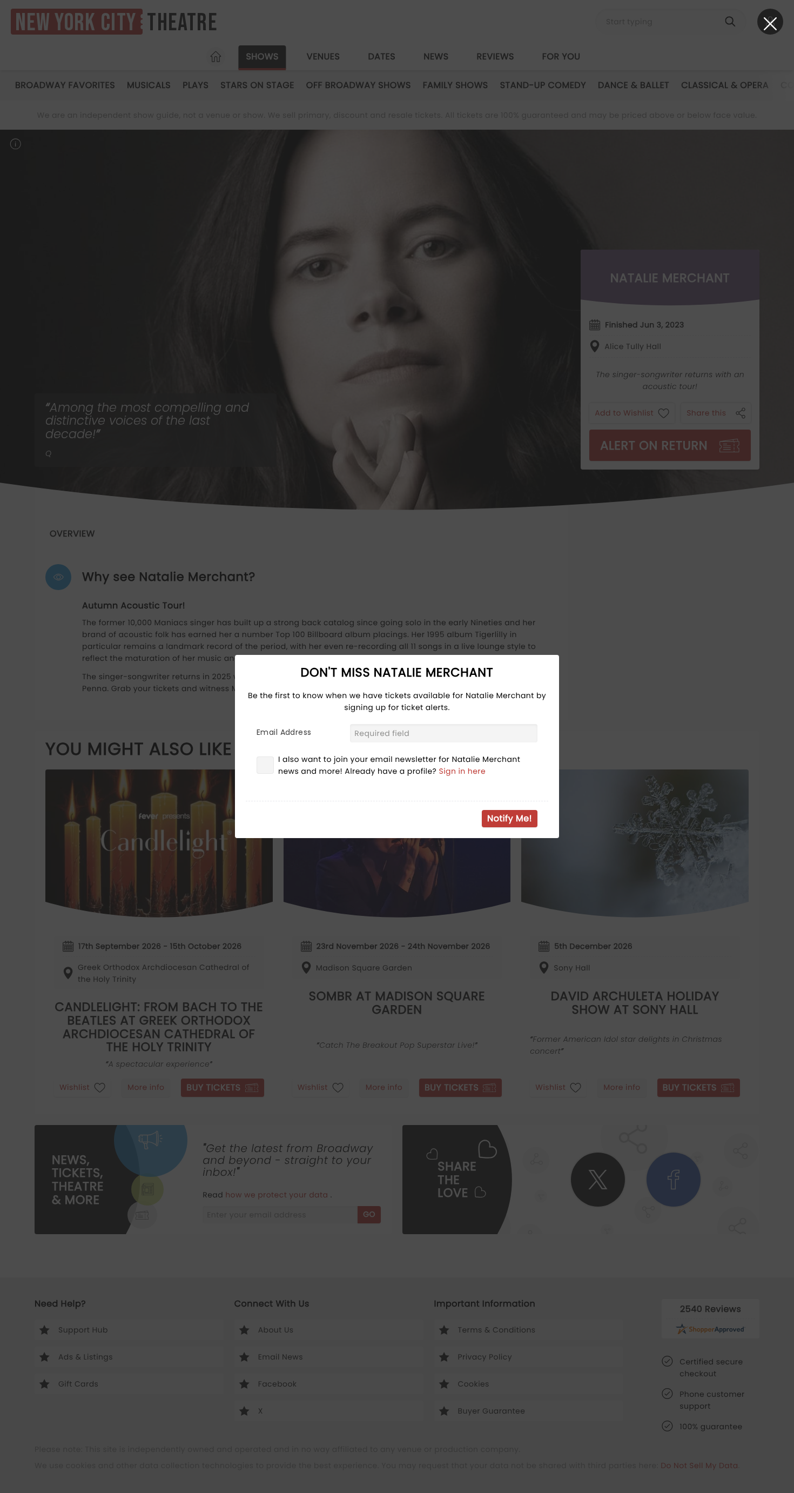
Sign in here (462, 771)
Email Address (284, 732)
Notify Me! (509, 818)
